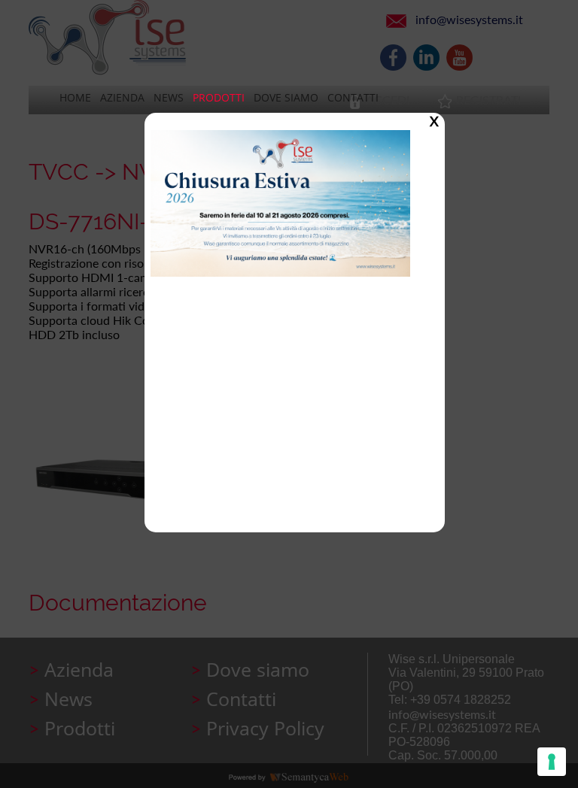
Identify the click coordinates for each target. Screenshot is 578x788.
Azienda (122, 97)
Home (75, 97)
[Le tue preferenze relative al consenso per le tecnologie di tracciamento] (551, 761)
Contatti (353, 97)
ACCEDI (387, 99)
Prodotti (219, 97)
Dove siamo (286, 97)
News (169, 97)
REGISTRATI (488, 99)
